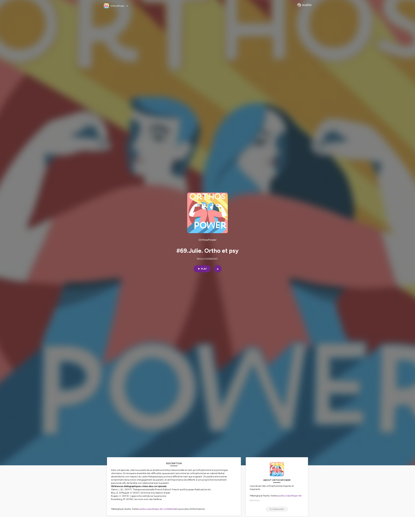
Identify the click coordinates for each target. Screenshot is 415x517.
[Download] (217, 269)
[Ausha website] (304, 5)
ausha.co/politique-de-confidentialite (158, 509)
